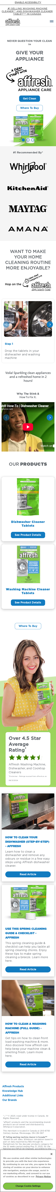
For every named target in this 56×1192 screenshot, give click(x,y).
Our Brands (9, 1100)
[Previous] (6, 324)
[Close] (51, 1154)
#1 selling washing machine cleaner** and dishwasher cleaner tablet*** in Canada (27, 11)
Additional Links (12, 1095)
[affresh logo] (13, 22)
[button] (51, 22)
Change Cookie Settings (28, 1186)
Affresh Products (13, 1086)
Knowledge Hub (12, 1090)
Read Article (28, 874)
